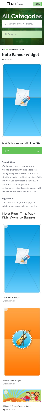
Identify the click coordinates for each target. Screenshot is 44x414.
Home (6, 49)
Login (37, 4)
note (22, 202)
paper (16, 202)
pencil (10, 202)
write (33, 202)
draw (17, 206)
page (28, 202)
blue (4, 202)
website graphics (29, 206)
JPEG (7, 150)
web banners (8, 206)
